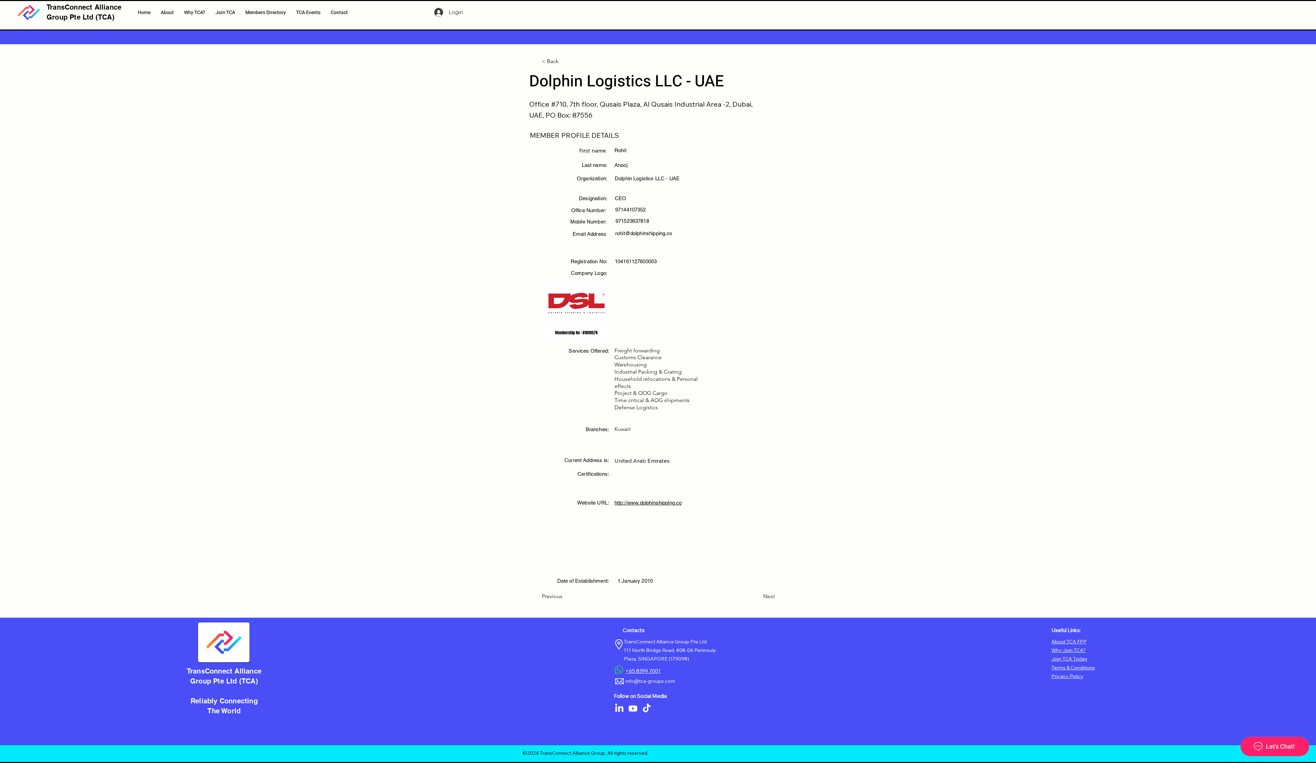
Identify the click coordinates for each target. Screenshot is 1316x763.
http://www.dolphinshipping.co (648, 503)
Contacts (634, 630)
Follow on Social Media (640, 696)
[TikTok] (647, 708)
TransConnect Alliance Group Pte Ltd (665, 642)
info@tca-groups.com (650, 681)
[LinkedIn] (619, 708)
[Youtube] (633, 708)
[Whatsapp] (619, 670)
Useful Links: (1066, 630)
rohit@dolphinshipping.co (643, 233)
